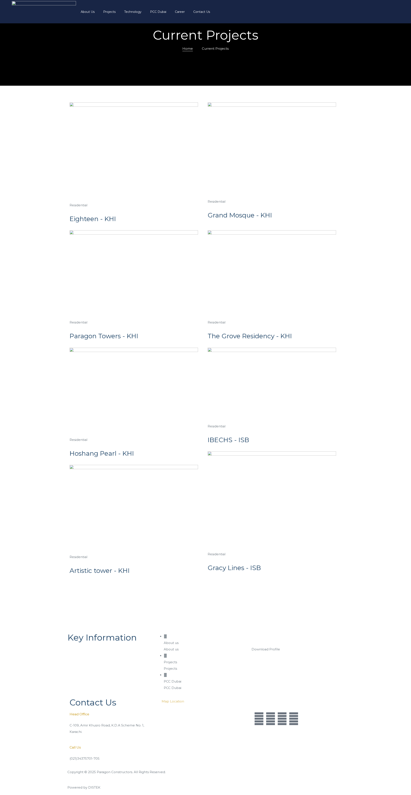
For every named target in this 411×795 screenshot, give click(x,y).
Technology (132, 12)
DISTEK (94, 787)
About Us (88, 12)
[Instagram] (282, 719)
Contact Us (201, 12)
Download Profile (266, 649)
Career (180, 12)
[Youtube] (270, 719)
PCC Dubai (158, 12)
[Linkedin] (293, 719)
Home (187, 48)
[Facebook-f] (259, 719)
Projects (109, 12)
